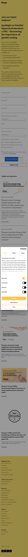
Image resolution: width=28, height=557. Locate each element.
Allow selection (14, 302)
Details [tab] (14, 253)
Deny (14, 307)
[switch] (24, 283)
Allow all (14, 298)
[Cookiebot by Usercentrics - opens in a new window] (20, 249)
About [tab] (23, 253)
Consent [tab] (5, 253)
